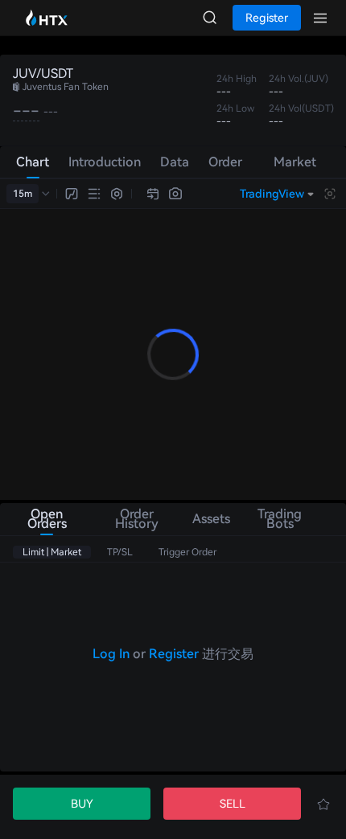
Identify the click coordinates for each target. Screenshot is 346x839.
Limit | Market (52, 552)
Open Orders (47, 518)
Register (174, 653)
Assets (209, 518)
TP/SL (120, 552)
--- (26, 111)
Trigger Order (187, 552)
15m (22, 193)
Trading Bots (279, 518)
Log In (111, 653)
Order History (137, 518)
